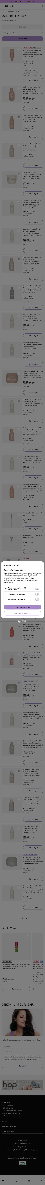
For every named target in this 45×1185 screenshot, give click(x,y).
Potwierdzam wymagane (22, 613)
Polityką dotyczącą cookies (13, 575)
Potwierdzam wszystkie (22, 607)
